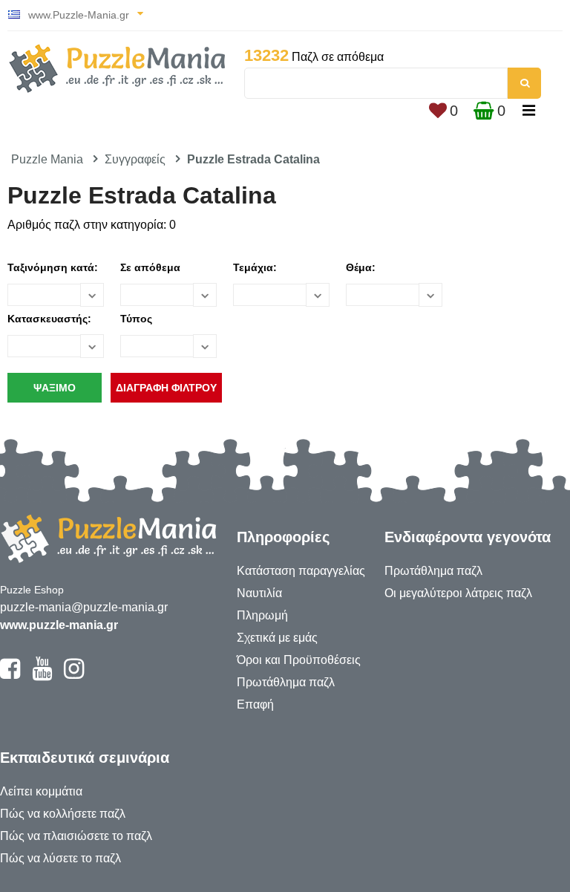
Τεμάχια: (255, 267)
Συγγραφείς (135, 159)
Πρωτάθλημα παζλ (286, 682)
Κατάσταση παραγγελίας (301, 570)
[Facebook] (10, 675)
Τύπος (136, 319)
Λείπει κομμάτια (41, 791)
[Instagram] (74, 675)
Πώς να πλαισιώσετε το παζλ (76, 836)
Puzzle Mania (47, 159)
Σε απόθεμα (150, 267)
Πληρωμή (262, 615)
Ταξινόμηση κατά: (52, 267)
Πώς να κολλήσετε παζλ (62, 813)
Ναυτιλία (259, 593)
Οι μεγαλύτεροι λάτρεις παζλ (458, 593)
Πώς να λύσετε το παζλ (60, 858)
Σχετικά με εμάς (277, 637)
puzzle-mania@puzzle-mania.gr (84, 607)
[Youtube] (42, 675)
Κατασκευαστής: (49, 319)
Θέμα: (361, 267)
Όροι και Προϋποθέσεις (299, 660)
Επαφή (255, 704)
